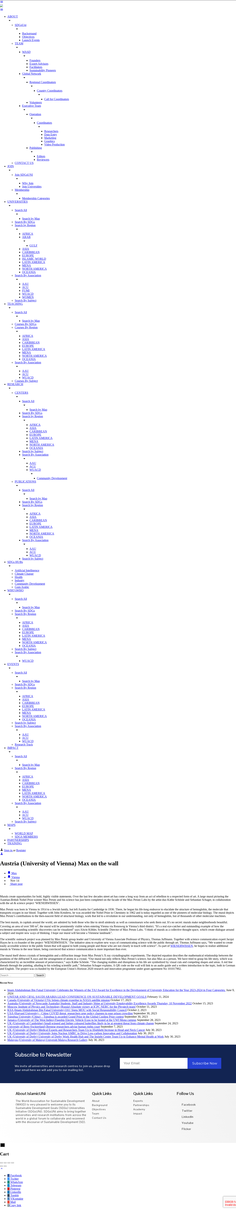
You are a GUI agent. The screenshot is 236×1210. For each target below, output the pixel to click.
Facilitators (36, 67)
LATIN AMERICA (33, 262)
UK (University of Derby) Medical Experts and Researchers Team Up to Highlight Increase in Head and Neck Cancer (76, 1030)
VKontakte (16, 1198)
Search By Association (28, 275)
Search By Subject (25, 300)
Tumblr (14, 1195)
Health (18, 577)
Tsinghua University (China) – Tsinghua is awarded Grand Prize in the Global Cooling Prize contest (65, 1016)
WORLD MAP (24, 833)
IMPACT (12, 747)
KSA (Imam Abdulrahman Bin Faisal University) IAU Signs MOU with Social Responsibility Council (67, 1010)
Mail (13, 1202)
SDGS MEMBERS (26, 836)
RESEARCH (15, 384)
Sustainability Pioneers (43, 70)
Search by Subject (32, 451)
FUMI (26, 290)
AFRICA (27, 233)
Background (29, 33)
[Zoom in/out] (12, 1162)
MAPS (11, 824)
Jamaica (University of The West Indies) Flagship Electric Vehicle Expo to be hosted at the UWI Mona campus (71, 1020)
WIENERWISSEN (181, 945)
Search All (21, 210)
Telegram (15, 1185)
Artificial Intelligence (27, 570)
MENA (26, 265)
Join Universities (31, 186)
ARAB (26, 237)
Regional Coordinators (43, 82)
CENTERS (21, 392)
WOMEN (28, 297)
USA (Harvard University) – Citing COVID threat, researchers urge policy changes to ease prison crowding (70, 1013)
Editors (41, 156)
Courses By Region (26, 327)
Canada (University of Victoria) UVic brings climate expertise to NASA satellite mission (58, 1000)
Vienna (15, 877)
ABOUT (12, 16)
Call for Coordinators (56, 99)
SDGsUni (20, 25)
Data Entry (50, 134)
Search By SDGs (25, 221)
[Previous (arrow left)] (1, 1166)
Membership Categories (36, 198)
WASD (26, 51)
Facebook (188, 1105)
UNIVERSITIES (17, 201)
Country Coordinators (49, 90)
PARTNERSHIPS (18, 840)
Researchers (51, 131)
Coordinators (44, 122)
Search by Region (25, 225)
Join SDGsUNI (24, 174)
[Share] (5, 1162)
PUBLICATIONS (25, 481)
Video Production (54, 144)
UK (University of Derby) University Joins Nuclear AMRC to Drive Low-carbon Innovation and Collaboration (72, 1033)
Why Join (27, 183)
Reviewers (43, 159)
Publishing (36, 147)
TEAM (19, 43)
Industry (19, 580)
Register (21, 850)
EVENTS (13, 664)
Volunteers (36, 102)
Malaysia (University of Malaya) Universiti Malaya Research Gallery (47, 1039)
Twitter (186, 1111)
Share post (16, 883)
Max (14, 873)
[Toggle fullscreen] (8, 1162)
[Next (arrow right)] (5, 1166)
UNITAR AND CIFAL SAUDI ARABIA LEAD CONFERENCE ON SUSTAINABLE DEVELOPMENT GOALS (77, 996)
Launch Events (31, 40)
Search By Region (25, 614)
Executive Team (31, 105)
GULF (33, 245)
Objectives (28, 36)
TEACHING (15, 303)
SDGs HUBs (15, 562)
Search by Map (31, 218)
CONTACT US (24, 162)
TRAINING (14, 843)
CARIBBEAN (31, 252)
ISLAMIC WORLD (34, 258)
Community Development (52, 478)
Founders (35, 60)
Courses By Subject (26, 380)
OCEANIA (29, 272)
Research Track (24, 744)
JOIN (10, 166)
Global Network (31, 73)
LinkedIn (187, 1117)
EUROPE (28, 255)
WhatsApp (16, 1182)
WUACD (28, 293)
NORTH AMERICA (34, 268)
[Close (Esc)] (1, 1162)
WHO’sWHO (15, 590)
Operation (35, 114)
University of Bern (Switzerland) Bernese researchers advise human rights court (53, 1026)
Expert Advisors (39, 63)
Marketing (50, 137)
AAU (25, 283)
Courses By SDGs (25, 324)
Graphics (49, 141)
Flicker (186, 1129)
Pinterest (15, 1188)
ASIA (25, 248)
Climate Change (24, 573)
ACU (25, 287)
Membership (22, 189)
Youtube (187, 1123)
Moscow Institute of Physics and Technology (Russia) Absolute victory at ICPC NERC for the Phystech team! (71, 1006)
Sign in (8, 850)
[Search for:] (17, 975)
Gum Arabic (22, 587)
